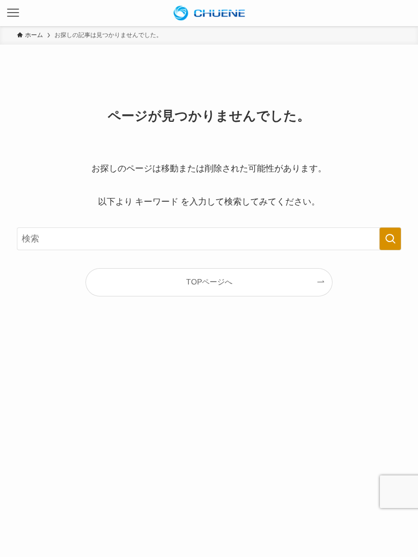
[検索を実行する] (390, 238)
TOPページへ (209, 281)
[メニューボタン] (13, 13)
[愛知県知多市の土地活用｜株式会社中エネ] (209, 13)
